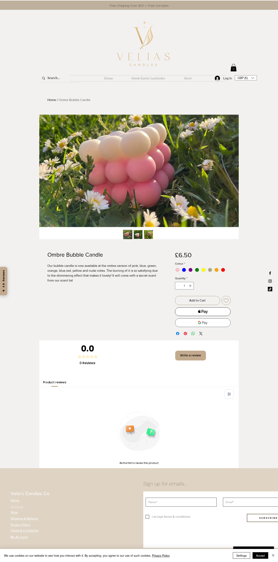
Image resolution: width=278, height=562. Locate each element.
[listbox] (246, 77)
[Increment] (190, 285)
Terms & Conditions (24, 530)
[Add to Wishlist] (226, 300)
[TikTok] (270, 289)
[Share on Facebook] (177, 333)
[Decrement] (178, 285)
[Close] (273, 555)
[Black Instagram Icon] (270, 281)
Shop (14, 512)
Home (51, 100)
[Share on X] (200, 333)
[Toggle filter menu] (229, 394)
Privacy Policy (20, 525)
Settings (241, 555)
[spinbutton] (184, 285)
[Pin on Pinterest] (185, 333)
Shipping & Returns (24, 518)
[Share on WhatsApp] (193, 333)
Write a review (190, 355)
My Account (19, 537)
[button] (246, 77)
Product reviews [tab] (54, 382)
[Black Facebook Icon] (270, 273)
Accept (260, 555)
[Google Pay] (203, 322)
